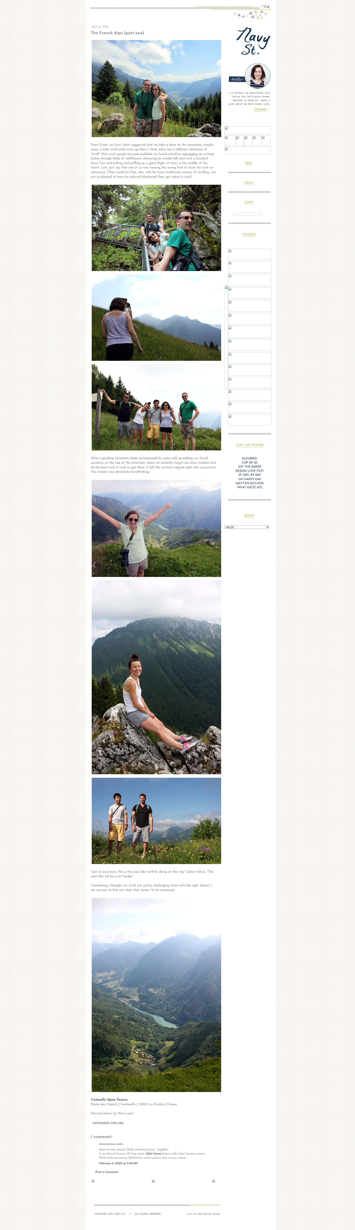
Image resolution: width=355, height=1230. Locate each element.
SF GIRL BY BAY (249, 475)
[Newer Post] (93, 1180)
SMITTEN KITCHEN (250, 483)
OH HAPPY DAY (249, 479)
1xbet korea (153, 1153)
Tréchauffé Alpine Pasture (109, 1099)
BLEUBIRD (249, 458)
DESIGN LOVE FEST (249, 471)
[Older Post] (213, 1180)
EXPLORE (117, 1123)
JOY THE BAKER (249, 466)
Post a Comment (106, 1172)
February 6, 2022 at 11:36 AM (118, 1163)
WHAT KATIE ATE (249, 487)
